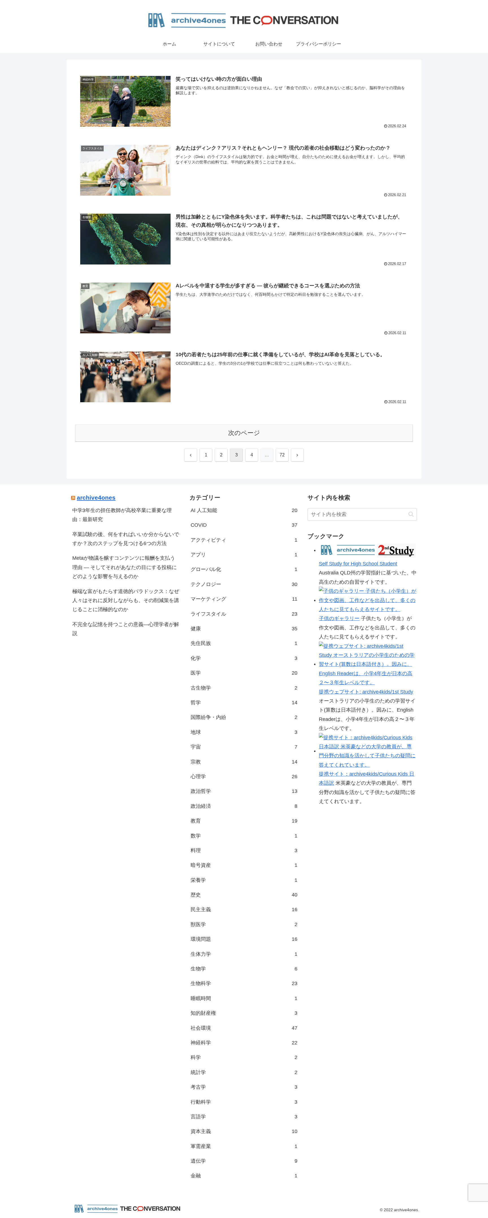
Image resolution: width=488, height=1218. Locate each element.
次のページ (244, 432)
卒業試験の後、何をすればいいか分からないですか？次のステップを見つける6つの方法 (125, 539)
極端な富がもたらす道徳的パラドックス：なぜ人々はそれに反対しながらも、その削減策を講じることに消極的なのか (125, 601)
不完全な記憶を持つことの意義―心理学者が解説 (125, 629)
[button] (411, 514)
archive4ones (96, 497)
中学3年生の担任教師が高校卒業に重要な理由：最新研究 (122, 515)
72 (282, 454)
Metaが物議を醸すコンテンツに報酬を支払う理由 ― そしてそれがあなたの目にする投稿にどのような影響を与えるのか (124, 567)
